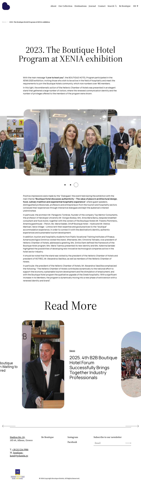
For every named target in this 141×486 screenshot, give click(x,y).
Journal (92, 6)
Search (111, 6)
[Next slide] (132, 426)
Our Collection (65, 6)
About (53, 6)
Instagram (73, 437)
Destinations (80, 6)
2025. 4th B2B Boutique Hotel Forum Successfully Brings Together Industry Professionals (93, 367)
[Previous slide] (8, 426)
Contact (101, 6)
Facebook (72, 442)
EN (134, 6)
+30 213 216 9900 (20, 449)
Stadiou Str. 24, (17, 437)
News (4, 22)
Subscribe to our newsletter (108, 437)
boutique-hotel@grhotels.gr (19, 454)
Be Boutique (125, 6)
